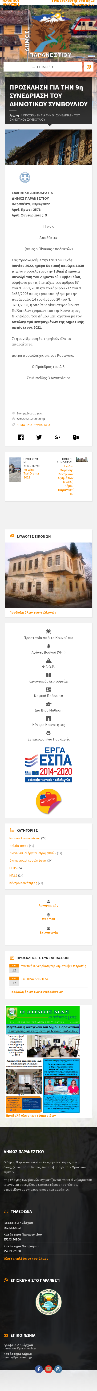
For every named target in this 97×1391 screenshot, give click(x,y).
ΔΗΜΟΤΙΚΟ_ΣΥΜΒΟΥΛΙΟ (33, 425)
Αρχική (14, 115)
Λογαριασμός (48, 905)
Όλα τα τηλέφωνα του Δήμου (26, 1258)
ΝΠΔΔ (13, 875)
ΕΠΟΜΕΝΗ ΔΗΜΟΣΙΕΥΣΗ (65, 460)
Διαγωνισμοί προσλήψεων (28, 860)
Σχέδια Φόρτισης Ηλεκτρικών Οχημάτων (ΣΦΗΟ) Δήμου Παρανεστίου (65, 480)
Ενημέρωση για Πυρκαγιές (49, 739)
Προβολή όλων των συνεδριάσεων (36, 992)
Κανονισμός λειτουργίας (48, 681)
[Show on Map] (88, 67)
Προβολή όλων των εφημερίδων (31, 1115)
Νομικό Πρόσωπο (48, 695)
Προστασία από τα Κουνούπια (48, 637)
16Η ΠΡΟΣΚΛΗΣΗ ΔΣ (35, 979)
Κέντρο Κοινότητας (48, 724)
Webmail (48, 919)
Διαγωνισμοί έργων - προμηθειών (32, 853)
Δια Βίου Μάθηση (48, 710)
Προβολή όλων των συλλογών (32, 612)
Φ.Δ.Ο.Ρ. (48, 666)
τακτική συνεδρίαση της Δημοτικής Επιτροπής (53, 966)
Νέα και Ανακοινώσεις (24, 838)
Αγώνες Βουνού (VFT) (48, 652)
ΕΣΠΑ (13, 868)
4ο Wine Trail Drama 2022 (31, 473)
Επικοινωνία (49, 933)
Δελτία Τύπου (18, 846)
